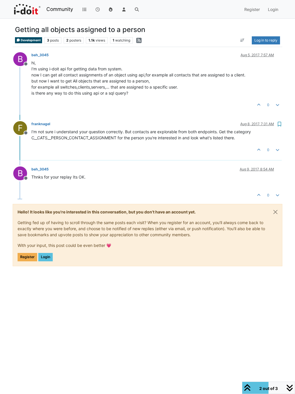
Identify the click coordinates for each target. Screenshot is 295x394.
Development (30, 40)
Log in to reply (265, 40)
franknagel (40, 124)
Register (27, 257)
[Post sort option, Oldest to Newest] (242, 40)
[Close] (275, 212)
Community (59, 9)
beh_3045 (40, 55)
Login (45, 257)
